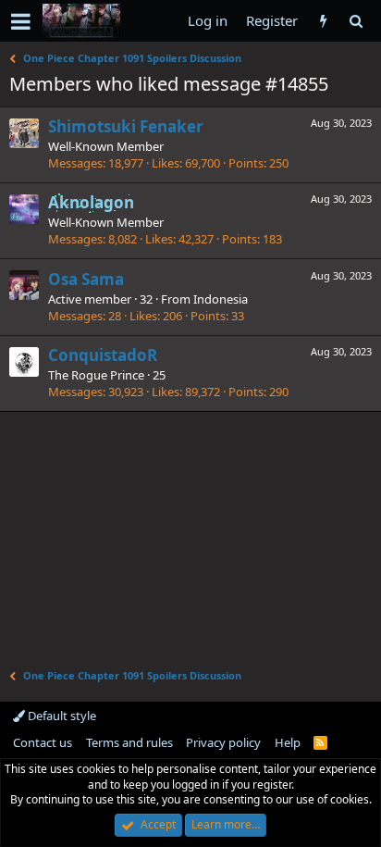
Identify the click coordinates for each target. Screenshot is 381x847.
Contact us (42, 742)
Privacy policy (223, 742)
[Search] (355, 21)
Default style (60, 715)
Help (288, 742)
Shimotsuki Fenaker (125, 126)
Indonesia (220, 299)
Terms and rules (129, 742)
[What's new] (323, 21)
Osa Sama (86, 279)
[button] (21, 21)
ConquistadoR (102, 355)
